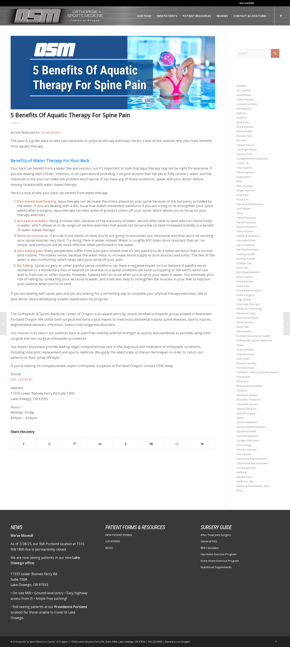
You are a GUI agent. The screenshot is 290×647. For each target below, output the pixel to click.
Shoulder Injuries (248, 404)
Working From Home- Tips (253, 486)
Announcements (247, 104)
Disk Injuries (244, 168)
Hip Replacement (247, 249)
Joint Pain (242, 268)
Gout (240, 213)
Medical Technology (249, 308)
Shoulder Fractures (249, 399)
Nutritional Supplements (216, 567)
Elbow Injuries (245, 172)
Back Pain (243, 122)
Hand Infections (247, 227)
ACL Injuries (244, 90)
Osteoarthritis (245, 349)
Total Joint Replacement (252, 459)
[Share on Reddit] (176, 443)
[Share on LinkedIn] (100, 443)
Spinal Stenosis (246, 408)
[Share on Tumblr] (125, 443)
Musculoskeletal (247, 318)
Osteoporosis (245, 354)
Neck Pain (243, 327)
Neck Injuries (245, 322)
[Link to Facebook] (281, 16)
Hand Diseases (246, 218)
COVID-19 (242, 163)
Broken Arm (244, 136)
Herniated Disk (246, 240)
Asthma (241, 118)
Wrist (240, 490)
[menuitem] (144, 15)
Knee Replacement (249, 290)
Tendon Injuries (247, 449)
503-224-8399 (246, 3)
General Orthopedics (250, 204)
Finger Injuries (246, 190)
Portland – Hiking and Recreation (258, 372)
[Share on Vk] (151, 443)
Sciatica (241, 390)
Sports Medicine (247, 422)
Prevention (244, 377)
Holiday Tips (244, 263)
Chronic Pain (245, 154)
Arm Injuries (244, 108)
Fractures (243, 199)
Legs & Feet (244, 299)
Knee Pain (243, 286)
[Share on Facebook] (23, 443)
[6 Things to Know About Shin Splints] (286, 323)
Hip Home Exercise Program (218, 554)
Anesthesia (244, 95)
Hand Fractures (246, 222)
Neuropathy (244, 331)
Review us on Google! (177, 641)
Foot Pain (242, 195)
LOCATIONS (113, 541)
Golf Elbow (243, 208)
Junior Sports (245, 277)
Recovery (243, 381)
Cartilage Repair (247, 149)
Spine (16, 122)
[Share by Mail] (202, 443)
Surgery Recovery (248, 440)
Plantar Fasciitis (246, 363)
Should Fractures (247, 395)
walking (241, 472)
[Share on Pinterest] (74, 443)
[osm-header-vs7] (55, 15)
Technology (244, 445)
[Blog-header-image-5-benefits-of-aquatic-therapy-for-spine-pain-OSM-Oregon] (113, 72)
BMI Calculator (210, 548)
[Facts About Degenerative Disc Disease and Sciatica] (3, 323)
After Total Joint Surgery (216, 535)
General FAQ (209, 541)
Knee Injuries (245, 281)
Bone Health (244, 131)
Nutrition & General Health (253, 336)
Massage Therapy (248, 304)
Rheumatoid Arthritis (250, 386)
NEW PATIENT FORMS (119, 535)
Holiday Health (246, 254)
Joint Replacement (248, 272)
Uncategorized (246, 468)
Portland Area (245, 368)
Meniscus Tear (246, 313)
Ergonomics (244, 177)
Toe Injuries (244, 454)
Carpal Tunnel (246, 145)
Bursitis (241, 140)
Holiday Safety (246, 258)
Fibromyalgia (245, 186)
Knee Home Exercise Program (220, 561)
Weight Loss (244, 477)
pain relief (243, 358)
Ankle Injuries (245, 99)
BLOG (109, 548)
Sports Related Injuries (251, 427)
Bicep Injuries (245, 127)
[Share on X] (49, 443)
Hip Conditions (246, 245)
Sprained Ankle (246, 431)
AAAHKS (242, 86)
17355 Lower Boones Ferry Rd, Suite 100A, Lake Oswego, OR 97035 (108, 641)
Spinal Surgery (246, 413)
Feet (239, 181)
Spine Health (51, 132)
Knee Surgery (245, 295)
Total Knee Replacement (252, 463)
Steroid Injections (248, 436)
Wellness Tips (245, 481)
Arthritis (241, 113)
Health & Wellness (248, 236)
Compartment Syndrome (252, 158)
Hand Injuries (245, 231)
